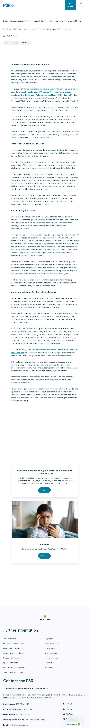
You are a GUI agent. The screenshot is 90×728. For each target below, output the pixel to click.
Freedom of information (12, 658)
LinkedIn (69, 709)
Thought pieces (32, 21)
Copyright (49, 639)
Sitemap (48, 667)
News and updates (17, 21)
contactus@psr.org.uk (18, 725)
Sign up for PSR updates (13, 672)
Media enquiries (51, 658)
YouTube (69, 714)
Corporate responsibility (13, 653)
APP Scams (25, 43)
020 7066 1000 (22, 704)
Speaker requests (10, 663)
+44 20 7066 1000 (24, 714)
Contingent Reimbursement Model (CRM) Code (47, 95)
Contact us (49, 663)
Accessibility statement (13, 648)
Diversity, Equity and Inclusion (15, 667)
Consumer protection (11, 43)
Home (5, 21)
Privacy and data (52, 643)
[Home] (33, 5)
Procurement (50, 648)
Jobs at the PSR (9, 639)
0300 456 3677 (25, 709)
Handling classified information (15, 643)
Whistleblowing (51, 653)
